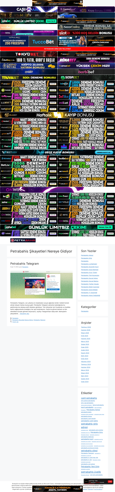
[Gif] (57, 115)
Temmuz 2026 (86, 327)
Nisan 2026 (85, 333)
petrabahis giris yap (85, 432)
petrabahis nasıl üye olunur (87, 443)
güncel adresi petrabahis (86, 405)
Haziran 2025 (85, 338)
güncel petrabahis (98, 405)
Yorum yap (15, 322)
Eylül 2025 (84, 336)
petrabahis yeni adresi (88, 464)
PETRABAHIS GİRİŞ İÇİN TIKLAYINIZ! (57, 49)
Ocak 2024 (84, 381)
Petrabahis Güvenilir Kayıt (89, 267)
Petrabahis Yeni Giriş (90, 466)
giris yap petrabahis (87, 403)
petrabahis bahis (86, 412)
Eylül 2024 (84, 359)
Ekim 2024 (84, 356)
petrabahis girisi (84, 430)
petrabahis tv (97, 453)
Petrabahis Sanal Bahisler (89, 270)
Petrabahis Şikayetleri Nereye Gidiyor (22, 320)
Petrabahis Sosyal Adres (89, 278)
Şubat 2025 (85, 344)
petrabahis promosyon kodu (89, 448)
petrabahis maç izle (98, 439)
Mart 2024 (84, 376)
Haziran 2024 (85, 367)
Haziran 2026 (85, 330)
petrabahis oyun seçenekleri (87, 445)
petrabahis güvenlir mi (94, 434)
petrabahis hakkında (87, 437)
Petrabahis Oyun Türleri (89, 272)
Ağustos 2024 (86, 361)
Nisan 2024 (85, 373)
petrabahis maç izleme (86, 441)
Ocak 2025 (84, 347)
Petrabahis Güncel (85, 434)
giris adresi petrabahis (88, 400)
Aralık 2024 (85, 350)
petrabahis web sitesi (85, 462)
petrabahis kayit (87, 439)
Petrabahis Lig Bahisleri (89, 264)
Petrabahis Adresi (87, 255)
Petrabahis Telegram (24, 263)
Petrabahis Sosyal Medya (89, 281)
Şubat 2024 (85, 379)
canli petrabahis (89, 398)
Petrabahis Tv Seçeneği (89, 292)
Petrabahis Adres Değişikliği (90, 295)
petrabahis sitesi (89, 450)
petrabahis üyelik (91, 471)
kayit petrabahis (87, 407)
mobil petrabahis (98, 407)
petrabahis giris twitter (96, 430)
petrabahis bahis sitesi (99, 414)
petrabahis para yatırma (99, 445)
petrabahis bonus (86, 416)
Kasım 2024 (85, 353)
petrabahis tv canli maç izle (89, 457)
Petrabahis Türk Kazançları (90, 275)
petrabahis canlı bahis (89, 421)
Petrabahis (15, 318)
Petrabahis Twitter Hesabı (90, 284)
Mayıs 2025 (85, 341)
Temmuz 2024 (86, 364)
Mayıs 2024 (85, 370)
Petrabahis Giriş (86, 258)
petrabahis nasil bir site (97, 441)
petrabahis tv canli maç (86, 455)
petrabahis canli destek (88, 418)
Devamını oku (24, 314)
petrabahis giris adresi (89, 425)
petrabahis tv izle (86, 460)
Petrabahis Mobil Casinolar (90, 287)
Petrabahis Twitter (97, 459)
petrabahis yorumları (85, 469)
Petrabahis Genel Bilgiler (89, 290)
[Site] (28, 84)
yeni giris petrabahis (96, 475)
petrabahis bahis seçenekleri (87, 414)
